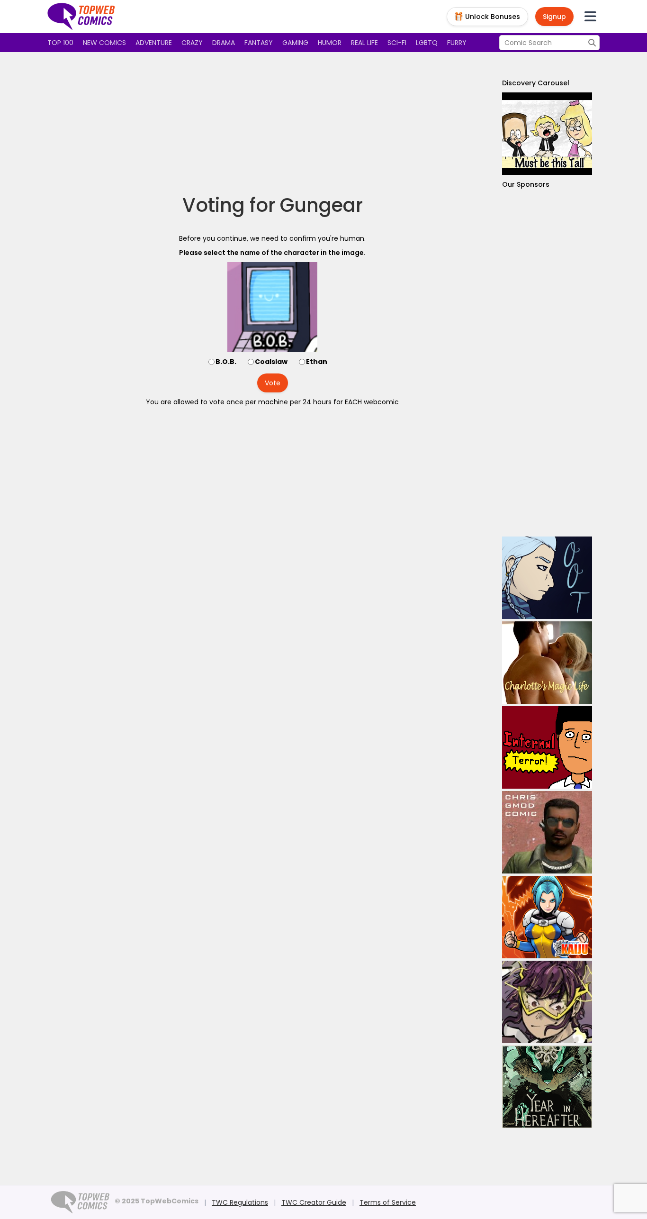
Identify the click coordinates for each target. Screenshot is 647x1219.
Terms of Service (387, 1202)
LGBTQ (427, 42)
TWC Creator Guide (313, 1202)
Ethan (316, 361)
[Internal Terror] (547, 747)
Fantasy (258, 42)
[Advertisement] (272, 123)
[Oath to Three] (547, 578)
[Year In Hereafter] (547, 1087)
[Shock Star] (547, 1002)
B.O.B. (226, 361)
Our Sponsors (525, 184)
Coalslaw (271, 361)
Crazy (192, 42)
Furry (457, 42)
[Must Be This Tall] (547, 133)
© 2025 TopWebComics (156, 1201)
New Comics (104, 42)
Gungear (321, 205)
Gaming (295, 42)
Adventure (153, 42)
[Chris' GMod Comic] (547, 832)
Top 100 (60, 42)
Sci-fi (396, 42)
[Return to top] (81, 16)
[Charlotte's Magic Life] (547, 662)
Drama (223, 42)
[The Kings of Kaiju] (547, 917)
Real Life (364, 42)
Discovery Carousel (535, 83)
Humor (329, 42)
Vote (272, 383)
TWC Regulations (240, 1202)
